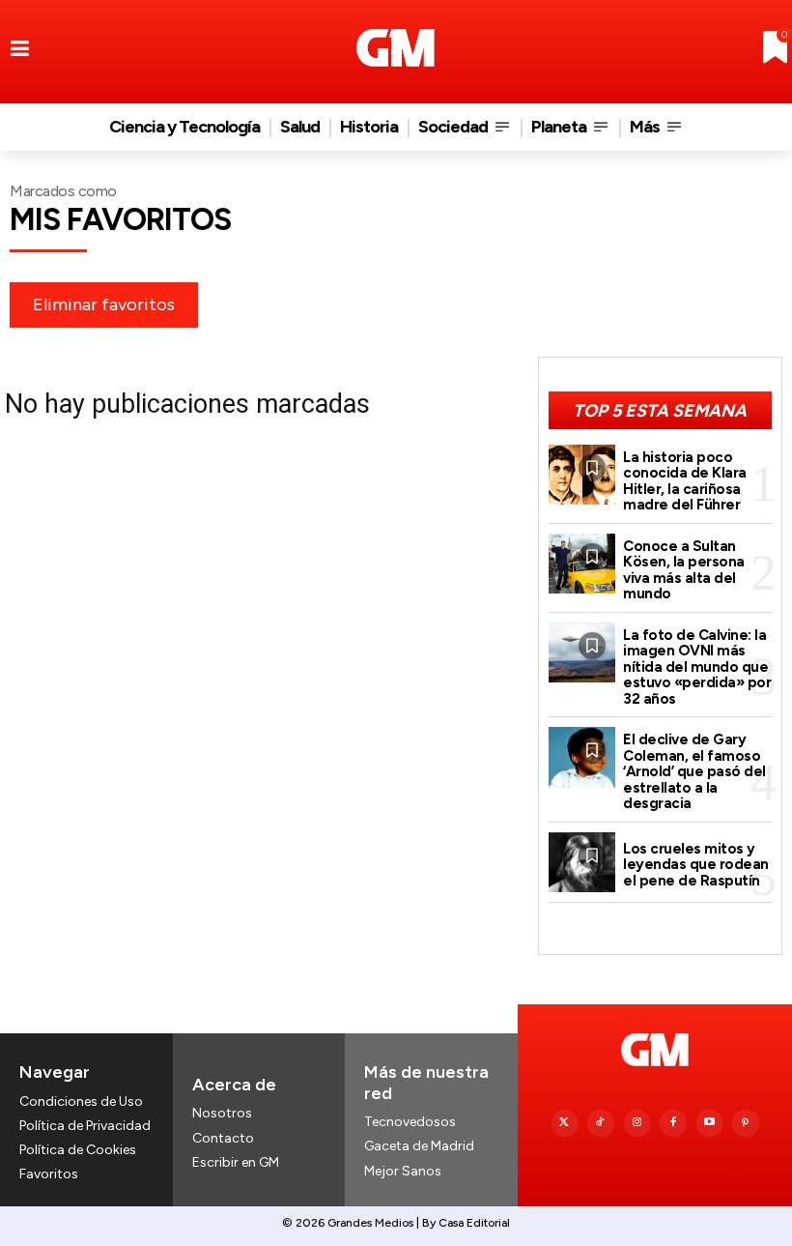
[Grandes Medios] (395, 48)
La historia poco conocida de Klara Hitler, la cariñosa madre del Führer (685, 481)
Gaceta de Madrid (419, 1146)
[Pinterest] (745, 1123)
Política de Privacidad (85, 1125)
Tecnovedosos (410, 1122)
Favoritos (48, 1174)
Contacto (223, 1138)
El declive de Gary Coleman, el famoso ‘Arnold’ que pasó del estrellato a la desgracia (694, 771)
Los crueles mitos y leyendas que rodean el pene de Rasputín (696, 864)
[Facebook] (673, 1123)
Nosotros (222, 1113)
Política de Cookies (77, 1150)
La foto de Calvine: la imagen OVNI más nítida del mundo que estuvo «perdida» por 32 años (697, 667)
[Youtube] (709, 1123)
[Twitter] (565, 1123)
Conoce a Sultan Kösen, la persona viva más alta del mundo (684, 570)
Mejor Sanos (402, 1171)
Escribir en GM (235, 1162)
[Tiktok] (600, 1123)
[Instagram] (637, 1123)
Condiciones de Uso (81, 1101)
